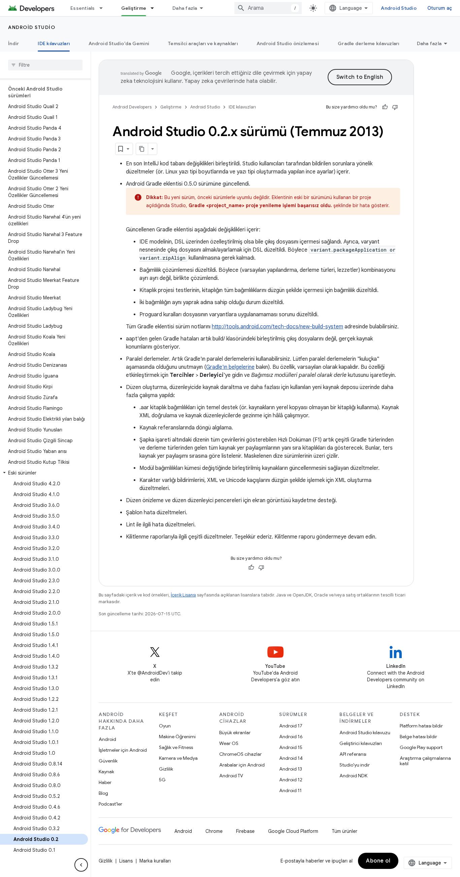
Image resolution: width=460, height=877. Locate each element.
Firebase (245, 831)
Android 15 (290, 747)
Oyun (165, 726)
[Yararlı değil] (395, 107)
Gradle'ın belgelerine (230, 367)
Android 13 (290, 769)
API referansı (352, 754)
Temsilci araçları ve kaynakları (203, 43)
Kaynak (106, 772)
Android (107, 739)
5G (162, 780)
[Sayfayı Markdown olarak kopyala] (142, 149)
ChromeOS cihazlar (240, 754)
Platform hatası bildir (421, 726)
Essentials (82, 8)
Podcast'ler (110, 804)
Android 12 (290, 780)
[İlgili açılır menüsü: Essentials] (104, 8)
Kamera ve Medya (178, 758)
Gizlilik (166, 769)
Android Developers (132, 107)
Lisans (126, 861)
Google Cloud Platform (293, 831)
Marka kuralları (155, 861)
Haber (105, 782)
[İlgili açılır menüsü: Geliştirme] (155, 8)
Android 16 (291, 737)
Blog (103, 793)
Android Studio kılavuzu (364, 732)
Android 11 (290, 790)
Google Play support (421, 747)
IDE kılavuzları (54, 43)
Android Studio (399, 8)
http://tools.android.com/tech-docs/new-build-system (277, 326)
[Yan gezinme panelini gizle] (81, 865)
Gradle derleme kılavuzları (368, 43)
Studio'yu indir (354, 765)
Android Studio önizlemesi (288, 43)
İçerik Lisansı (183, 595)
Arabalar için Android (242, 765)
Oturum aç (439, 8)
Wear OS (228, 743)
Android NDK (353, 776)
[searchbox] (45, 65)
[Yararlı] (385, 107)
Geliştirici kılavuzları (360, 743)
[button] (44, 472)
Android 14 (291, 758)
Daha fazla (184, 8)
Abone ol (378, 860)
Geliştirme (133, 8)
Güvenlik (108, 761)
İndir (13, 43)
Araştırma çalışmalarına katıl (425, 761)
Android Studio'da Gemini (119, 43)
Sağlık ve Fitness (176, 747)
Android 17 (290, 726)
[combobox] (268, 8)
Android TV (231, 776)
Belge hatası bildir (418, 737)
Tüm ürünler (344, 831)
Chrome (214, 831)
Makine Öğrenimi (177, 737)
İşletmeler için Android (123, 750)
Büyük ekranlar (235, 732)
